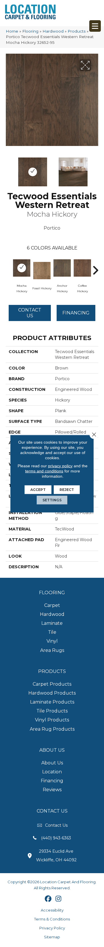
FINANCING (76, 313)
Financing (52, 780)
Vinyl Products (52, 720)
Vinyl (52, 641)
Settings (52, 500)
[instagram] (58, 899)
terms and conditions (44, 470)
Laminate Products (52, 702)
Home (12, 31)
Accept (38, 489)
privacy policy (60, 465)
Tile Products (52, 711)
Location (52, 772)
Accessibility (52, 910)
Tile (52, 632)
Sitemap (52, 937)
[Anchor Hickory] (62, 268)
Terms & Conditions (52, 919)
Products (77, 31)
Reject (67, 489)
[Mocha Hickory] (22, 268)
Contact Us (29, 312)
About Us (52, 763)
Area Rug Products (52, 729)
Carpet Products (52, 684)
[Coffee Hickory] (82, 268)
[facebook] (48, 899)
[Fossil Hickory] (42, 270)
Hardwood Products (52, 693)
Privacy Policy (52, 928)
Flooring (30, 31)
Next (95, 169)
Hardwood (53, 31)
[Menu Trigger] (95, 26)
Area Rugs (52, 650)
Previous (9, 169)
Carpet (52, 605)
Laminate (52, 623)
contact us (56, 825)
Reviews (52, 789)
